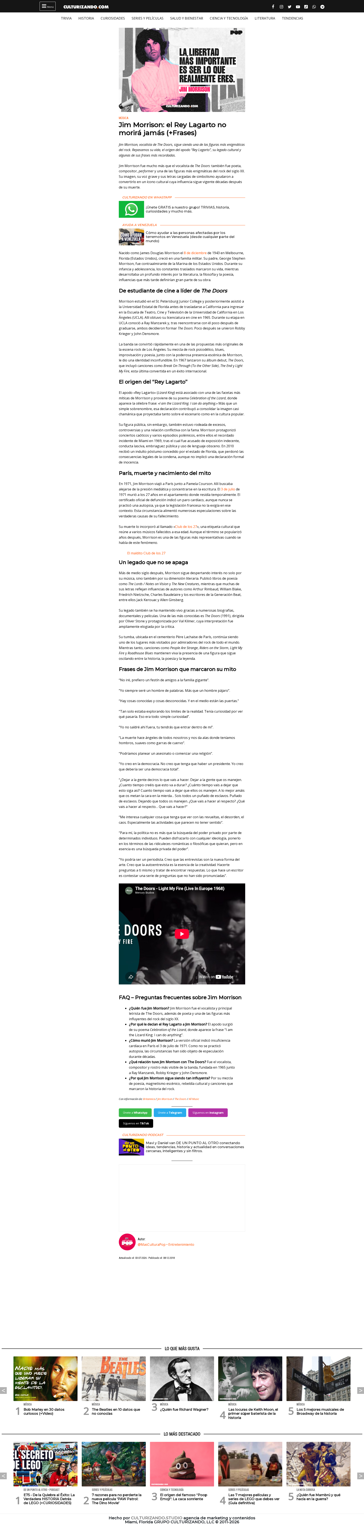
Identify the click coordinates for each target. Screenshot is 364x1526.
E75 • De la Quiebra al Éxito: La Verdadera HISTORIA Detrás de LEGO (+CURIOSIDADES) (49, 1499)
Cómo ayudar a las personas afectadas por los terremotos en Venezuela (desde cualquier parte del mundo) (190, 237)
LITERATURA (265, 18)
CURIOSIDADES (113, 18)
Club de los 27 (186, 526)
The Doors (180, 1099)
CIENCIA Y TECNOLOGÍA (229, 18)
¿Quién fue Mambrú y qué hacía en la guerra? (318, 1497)
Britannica (149, 1099)
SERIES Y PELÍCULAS (147, 18)
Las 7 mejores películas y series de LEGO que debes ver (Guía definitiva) (254, 1499)
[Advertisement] (182, 1303)
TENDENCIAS (292, 18)
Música (123, 118)
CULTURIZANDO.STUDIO (156, 1517)
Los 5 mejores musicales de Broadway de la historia (320, 1412)
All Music (194, 1099)
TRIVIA (66, 18)
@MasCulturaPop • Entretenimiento (166, 1244)
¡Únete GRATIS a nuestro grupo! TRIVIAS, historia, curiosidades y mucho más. (188, 209)
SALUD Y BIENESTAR (186, 18)
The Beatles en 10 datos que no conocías (116, 1412)
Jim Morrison (164, 1099)
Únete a (135, 1112)
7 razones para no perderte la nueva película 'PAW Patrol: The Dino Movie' (117, 1499)
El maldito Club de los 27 (146, 553)
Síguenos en (208, 1112)
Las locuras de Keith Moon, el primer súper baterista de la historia (253, 1414)
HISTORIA (86, 18)
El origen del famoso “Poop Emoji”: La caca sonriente (183, 1497)
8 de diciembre (195, 253)
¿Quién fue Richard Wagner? (184, 1410)
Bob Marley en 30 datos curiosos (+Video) (44, 1412)
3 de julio (228, 489)
